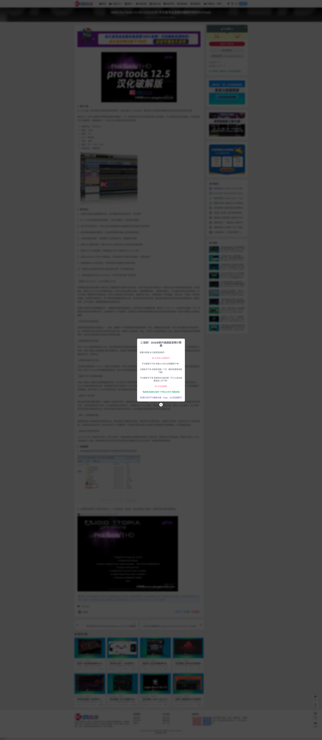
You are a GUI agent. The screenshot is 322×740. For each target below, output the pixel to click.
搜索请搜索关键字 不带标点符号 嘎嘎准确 (162, 392)
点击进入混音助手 (162, 358)
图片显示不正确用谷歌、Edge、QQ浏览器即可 (162, 397)
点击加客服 (162, 386)
